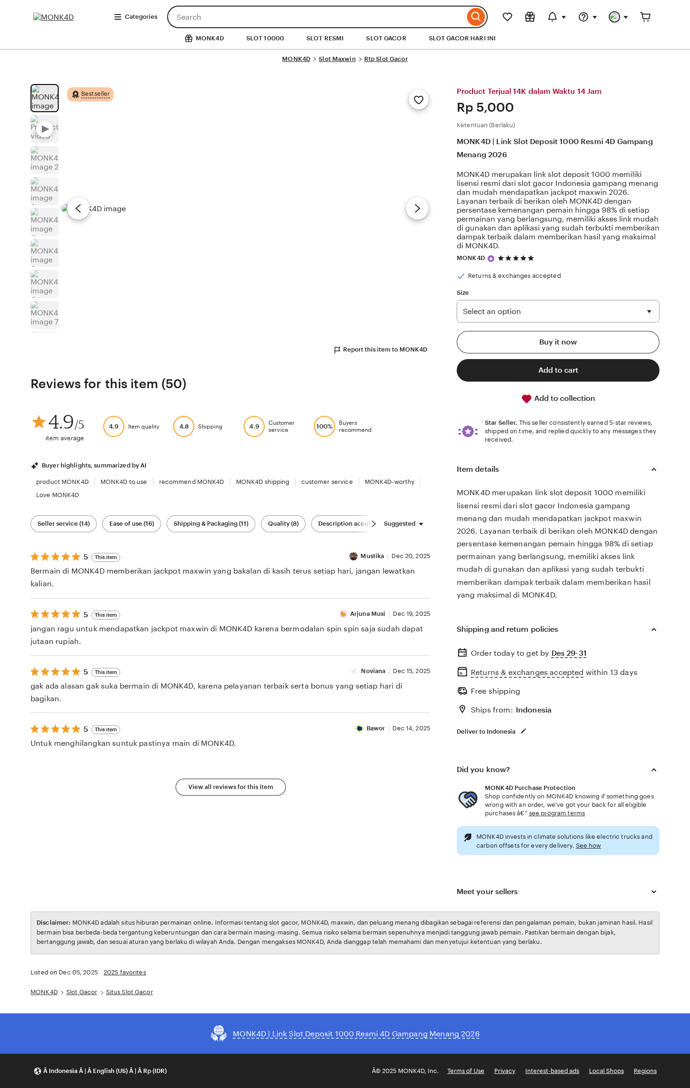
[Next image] (417, 208)
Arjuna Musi (367, 613)
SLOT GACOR (386, 38)
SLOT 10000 (265, 38)
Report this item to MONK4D (385, 349)
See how (588, 845)
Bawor (376, 728)
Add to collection (563, 398)
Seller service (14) (64, 523)
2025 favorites (125, 972)
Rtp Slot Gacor (386, 58)
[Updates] (556, 17)
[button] (100, 1071)
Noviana (373, 670)
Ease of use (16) (131, 523)
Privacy (504, 1070)
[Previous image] (78, 208)
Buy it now (558, 341)
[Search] (476, 17)
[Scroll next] (373, 523)
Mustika (372, 555)
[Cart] (645, 17)
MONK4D (296, 58)
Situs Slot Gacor (129, 992)
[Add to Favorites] (419, 99)
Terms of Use (465, 1070)
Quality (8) (283, 523)
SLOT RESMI (325, 38)
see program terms (557, 813)
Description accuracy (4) (354, 523)
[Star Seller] (491, 258)
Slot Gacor (81, 992)
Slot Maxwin (337, 58)
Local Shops (606, 1070)
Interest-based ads (552, 1070)
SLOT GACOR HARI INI (462, 38)
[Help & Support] (587, 17)
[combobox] (316, 17)
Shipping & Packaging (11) (211, 523)
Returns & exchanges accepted (527, 672)
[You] (618, 17)
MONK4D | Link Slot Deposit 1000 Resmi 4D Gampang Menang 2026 (555, 148)
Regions (645, 1070)
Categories (141, 16)
